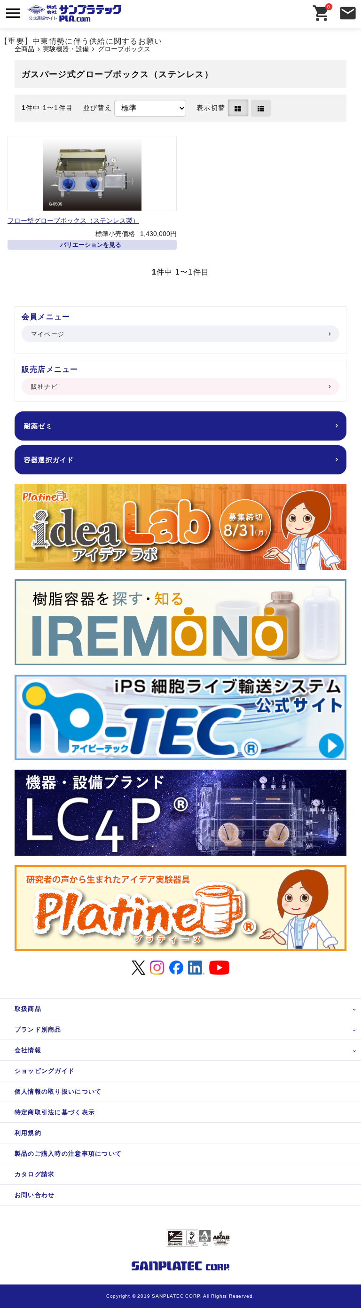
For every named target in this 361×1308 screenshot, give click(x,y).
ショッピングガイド (45, 1070)
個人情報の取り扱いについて (58, 1091)
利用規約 (28, 1132)
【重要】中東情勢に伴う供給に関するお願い (81, 41)
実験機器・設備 (66, 49)
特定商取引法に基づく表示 (55, 1112)
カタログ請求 (35, 1174)
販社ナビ (44, 386)
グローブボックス (124, 49)
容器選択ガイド (49, 460)
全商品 (24, 49)
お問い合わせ (35, 1194)
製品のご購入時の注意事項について (68, 1153)
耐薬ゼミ (38, 426)
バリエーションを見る (90, 244)
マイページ (47, 334)
